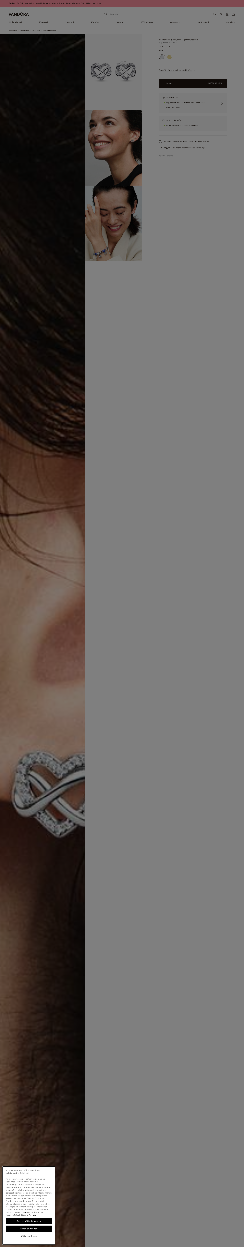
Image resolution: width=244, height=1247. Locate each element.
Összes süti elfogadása (29, 1221)
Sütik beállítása (28, 1236)
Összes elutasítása (29, 1229)
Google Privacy (28, 1215)
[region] (28, 1205)
